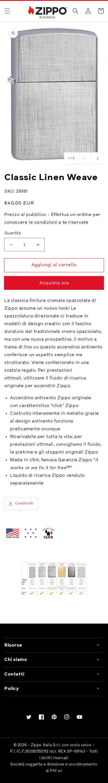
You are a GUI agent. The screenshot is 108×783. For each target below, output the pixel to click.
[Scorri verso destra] (97, 158)
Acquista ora (54, 283)
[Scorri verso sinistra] (85, 158)
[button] (7, 11)
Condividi (24, 503)
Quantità (12, 233)
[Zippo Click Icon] (48, 533)
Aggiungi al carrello (54, 265)
